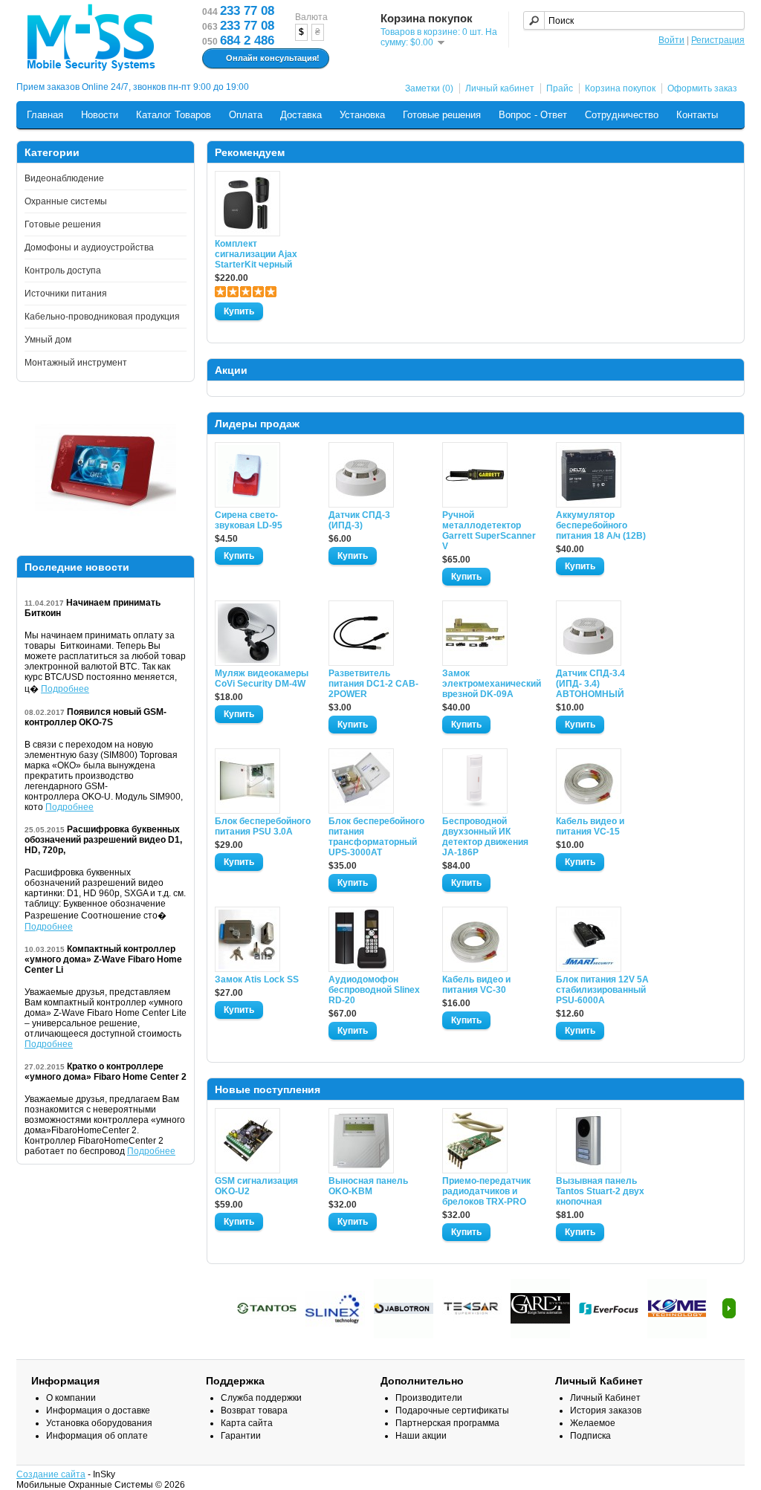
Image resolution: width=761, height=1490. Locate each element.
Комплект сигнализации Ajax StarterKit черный (256, 254)
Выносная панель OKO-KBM (368, 1186)
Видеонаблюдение (64, 178)
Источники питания (66, 293)
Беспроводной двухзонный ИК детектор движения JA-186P (485, 837)
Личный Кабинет (605, 1398)
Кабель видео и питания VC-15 (590, 826)
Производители (428, 1398)
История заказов (605, 1410)
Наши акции (421, 1436)
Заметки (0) (429, 88)
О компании (71, 1398)
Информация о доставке (98, 1410)
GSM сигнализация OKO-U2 (256, 1186)
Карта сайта (247, 1423)
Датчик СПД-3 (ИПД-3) (359, 520)
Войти (671, 40)
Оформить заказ (702, 88)
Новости (99, 114)
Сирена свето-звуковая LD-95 (248, 520)
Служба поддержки (261, 1398)
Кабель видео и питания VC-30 (476, 984)
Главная (45, 114)
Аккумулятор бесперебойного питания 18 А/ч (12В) (601, 525)
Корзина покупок (620, 88)
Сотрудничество (621, 114)
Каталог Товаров (173, 114)
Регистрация (718, 40)
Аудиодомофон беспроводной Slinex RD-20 (374, 989)
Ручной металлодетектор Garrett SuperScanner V (489, 530)
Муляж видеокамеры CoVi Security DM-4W (261, 678)
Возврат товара (254, 1410)
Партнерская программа (447, 1423)
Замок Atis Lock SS (257, 979)
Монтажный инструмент (76, 362)
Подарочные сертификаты (452, 1410)
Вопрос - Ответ (533, 114)
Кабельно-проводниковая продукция (102, 316)
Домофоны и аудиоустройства (89, 247)
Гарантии (241, 1436)
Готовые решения (442, 114)
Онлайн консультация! (273, 58)
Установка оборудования (99, 1423)
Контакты (697, 114)
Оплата (245, 114)
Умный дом (48, 339)
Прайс (559, 88)
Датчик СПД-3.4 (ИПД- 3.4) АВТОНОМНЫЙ (590, 683)
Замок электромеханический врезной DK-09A (490, 683)
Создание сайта (50, 1474)
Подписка (590, 1436)
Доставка (301, 114)
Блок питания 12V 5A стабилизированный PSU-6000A (602, 989)
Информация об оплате (97, 1436)
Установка (362, 114)
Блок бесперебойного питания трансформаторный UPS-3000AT (376, 837)
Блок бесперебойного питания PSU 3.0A (263, 826)
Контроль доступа (63, 270)
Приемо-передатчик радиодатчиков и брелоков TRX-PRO (486, 1191)
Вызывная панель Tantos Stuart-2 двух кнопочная (600, 1191)
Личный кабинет (499, 88)
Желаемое (592, 1423)
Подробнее (65, 689)
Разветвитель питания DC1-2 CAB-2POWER (373, 683)
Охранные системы (66, 201)
